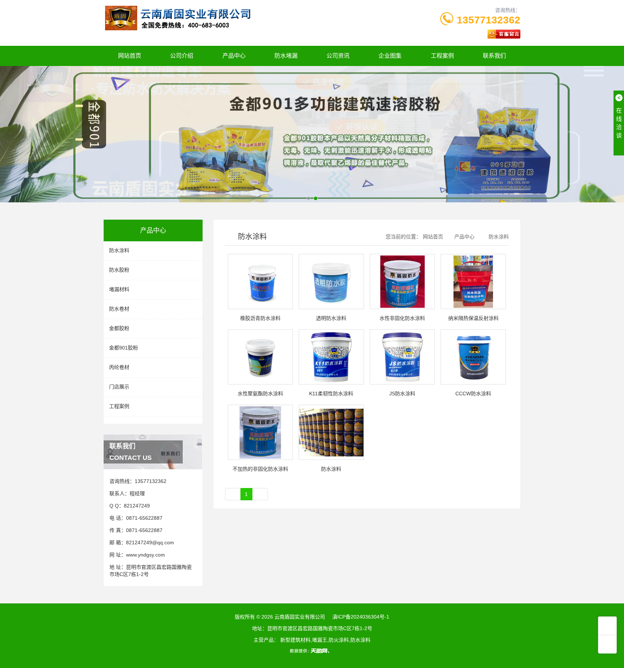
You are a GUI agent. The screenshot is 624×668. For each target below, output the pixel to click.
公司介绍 (181, 56)
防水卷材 (119, 309)
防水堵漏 (286, 56)
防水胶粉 (119, 270)
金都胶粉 (119, 328)
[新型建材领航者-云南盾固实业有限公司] (312, 133)
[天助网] (312, 650)
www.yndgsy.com (145, 555)
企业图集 (390, 56)
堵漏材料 (119, 289)
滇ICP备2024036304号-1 (360, 617)
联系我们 (494, 56)
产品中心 (234, 56)
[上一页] (233, 494)
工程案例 (442, 56)
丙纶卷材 (119, 367)
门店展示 (119, 387)
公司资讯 (338, 56)
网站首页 (129, 56)
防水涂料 (119, 250)
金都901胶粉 (123, 348)
